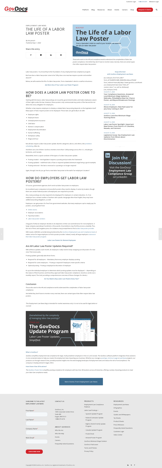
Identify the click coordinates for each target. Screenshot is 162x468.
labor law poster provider (85, 228)
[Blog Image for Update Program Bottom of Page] (61, 346)
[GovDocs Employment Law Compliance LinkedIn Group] (120, 183)
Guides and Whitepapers (122, 415)
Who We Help (59, 434)
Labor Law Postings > (91, 410)
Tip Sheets (117, 418)
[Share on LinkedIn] (51, 55)
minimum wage (112, 358)
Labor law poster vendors (36, 219)
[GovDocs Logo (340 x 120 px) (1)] (21, 9)
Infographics (118, 408)
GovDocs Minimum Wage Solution (95, 441)
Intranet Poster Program (94, 438)
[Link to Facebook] (134, 465)
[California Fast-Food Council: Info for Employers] (160, 234)
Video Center (118, 435)
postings (104, 358)
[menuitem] (131, 1)
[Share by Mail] (61, 55)
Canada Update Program (94, 430)
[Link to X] (131, 465)
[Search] (156, 9)
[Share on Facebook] (31, 55)
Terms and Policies (90, 448)
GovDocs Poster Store (36, 370)
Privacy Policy (88, 451)
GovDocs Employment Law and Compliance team (79, 232)
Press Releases (119, 425)
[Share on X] (41, 55)
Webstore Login (154, 1)
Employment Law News (121, 405)
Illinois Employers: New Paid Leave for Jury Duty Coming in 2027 (118, 108)
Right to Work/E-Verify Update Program (95, 425)
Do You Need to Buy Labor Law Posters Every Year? (61, 279)
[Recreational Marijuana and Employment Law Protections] (1, 234)
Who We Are (59, 430)
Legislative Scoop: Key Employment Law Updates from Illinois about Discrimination (119, 137)
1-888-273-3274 (60, 419)
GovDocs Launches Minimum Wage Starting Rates (117, 116)
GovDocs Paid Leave (91, 444)
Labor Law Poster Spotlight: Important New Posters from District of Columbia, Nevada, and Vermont (119, 126)
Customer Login (131, 1)
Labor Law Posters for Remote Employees (61, 240)
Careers (57, 440)
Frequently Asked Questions (64, 444)
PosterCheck (90, 434)
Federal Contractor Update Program (94, 419)
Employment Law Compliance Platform (94, 406)
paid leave (123, 358)
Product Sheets (119, 421)
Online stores (32, 210)
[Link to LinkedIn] (128, 465)
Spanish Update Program (94, 414)
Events (57, 437)
